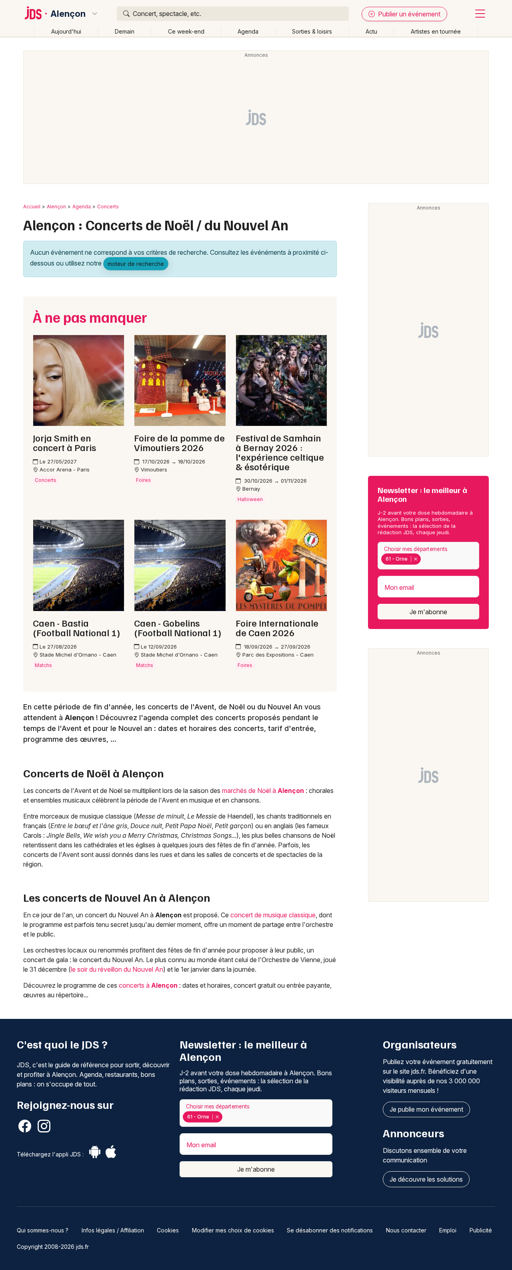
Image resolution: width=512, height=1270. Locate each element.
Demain (124, 31)
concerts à (148, 985)
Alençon (68, 13)
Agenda (248, 31)
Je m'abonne (428, 612)
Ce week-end (186, 31)
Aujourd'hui (66, 31)
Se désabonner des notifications (330, 1230)
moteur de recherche (136, 263)
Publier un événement (408, 14)
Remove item (415, 559)
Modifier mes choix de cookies (233, 1230)
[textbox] (424, 559)
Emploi (447, 1230)
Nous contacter (406, 1230)
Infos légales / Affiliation (113, 1230)
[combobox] (428, 555)
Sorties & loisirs (312, 31)
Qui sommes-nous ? (42, 1230)
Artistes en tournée (436, 31)
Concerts (108, 207)
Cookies (168, 1230)
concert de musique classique (273, 915)
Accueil (31, 207)
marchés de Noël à (263, 791)
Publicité (481, 1230)
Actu (371, 31)
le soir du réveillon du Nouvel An (117, 969)
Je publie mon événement (426, 1109)
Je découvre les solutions (426, 1179)
